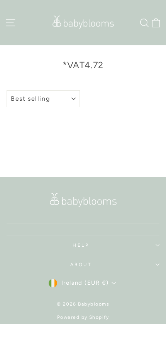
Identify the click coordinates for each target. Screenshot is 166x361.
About (81, 264)
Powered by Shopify (83, 317)
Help (81, 245)
